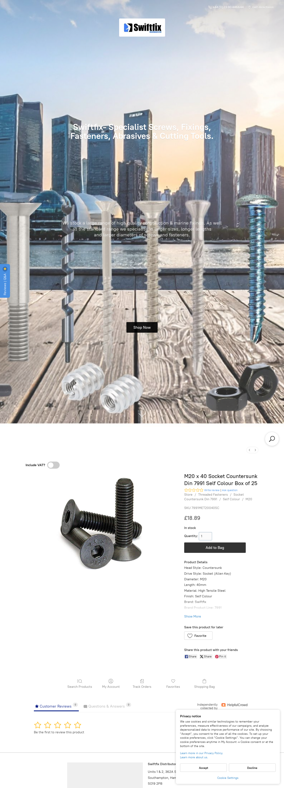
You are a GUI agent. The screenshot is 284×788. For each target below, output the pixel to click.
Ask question (229, 490)
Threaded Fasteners (213, 495)
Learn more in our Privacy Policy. (201, 753)
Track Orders (142, 687)
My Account (111, 687)
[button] (198, 635)
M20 (249, 499)
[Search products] (272, 439)
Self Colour (231, 499)
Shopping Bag (204, 687)
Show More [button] (192, 616)
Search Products (79, 687)
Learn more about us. (194, 757)
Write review (212, 490)
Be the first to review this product (59, 732)
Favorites (173, 687)
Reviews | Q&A (5, 284)
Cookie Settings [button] (227, 778)
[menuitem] (249, 450)
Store (188, 495)
